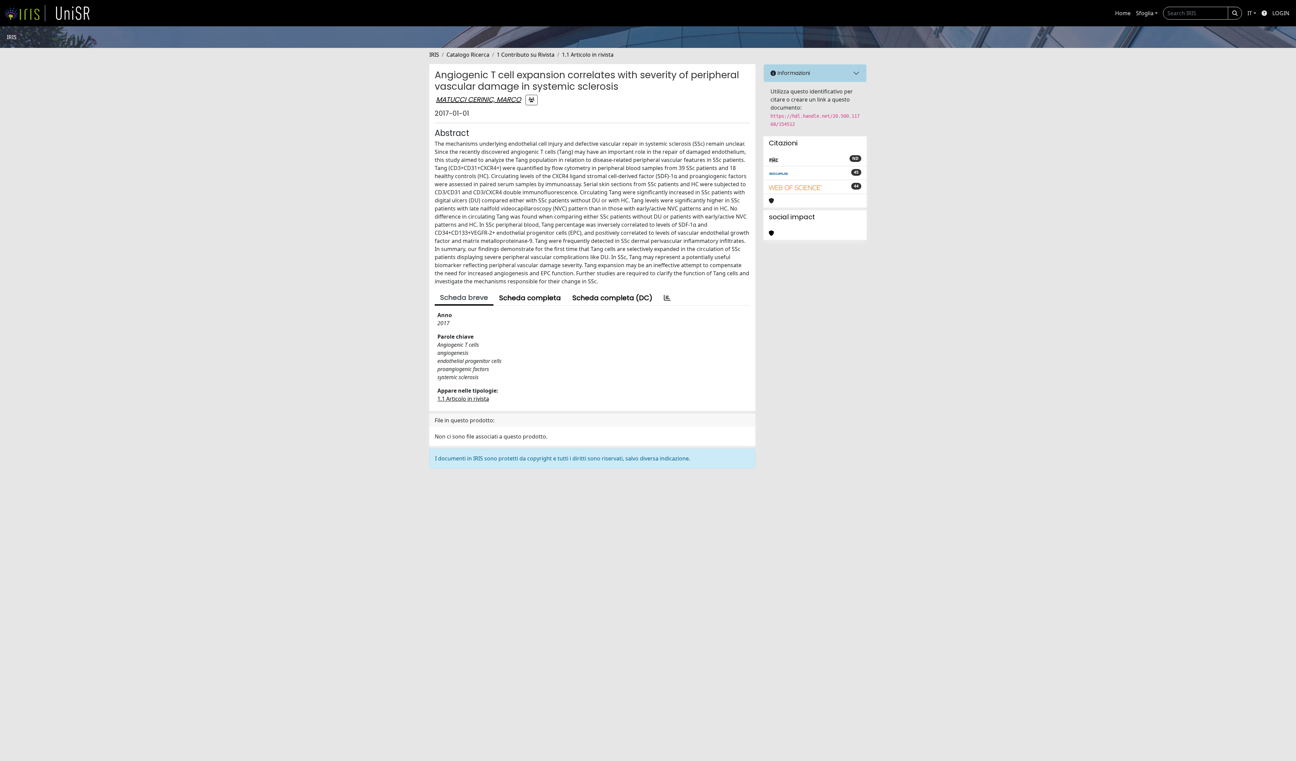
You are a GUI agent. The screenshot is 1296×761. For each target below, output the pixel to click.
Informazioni (793, 73)
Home (1123, 13)
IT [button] (1249, 13)
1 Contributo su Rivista (526, 54)
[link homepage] (24, 13)
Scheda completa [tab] (530, 298)
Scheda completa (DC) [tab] (612, 298)
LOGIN (1280, 13)
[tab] (667, 298)
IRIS (434, 54)
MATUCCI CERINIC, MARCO (478, 99)
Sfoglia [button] (1145, 13)
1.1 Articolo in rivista (588, 54)
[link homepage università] (73, 13)
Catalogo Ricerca (468, 54)
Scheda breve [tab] (464, 297)
